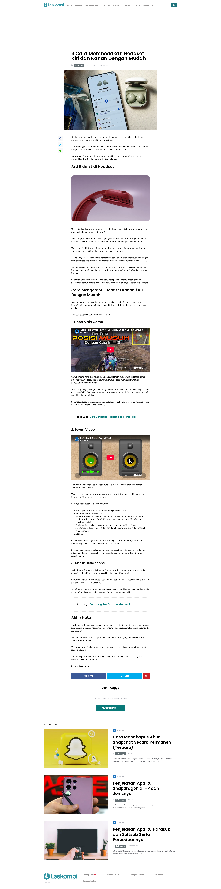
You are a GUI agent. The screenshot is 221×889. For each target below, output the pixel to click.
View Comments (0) (109, 708)
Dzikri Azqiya (79, 65)
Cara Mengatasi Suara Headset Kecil (110, 604)
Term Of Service (113, 874)
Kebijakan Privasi (137, 874)
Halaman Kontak (89, 881)
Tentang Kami (88, 874)
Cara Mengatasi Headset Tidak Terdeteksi (113, 416)
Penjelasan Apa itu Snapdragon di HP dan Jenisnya (136, 788)
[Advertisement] (110, 28)
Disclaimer (159, 874)
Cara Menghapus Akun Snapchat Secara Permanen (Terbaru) (142, 742)
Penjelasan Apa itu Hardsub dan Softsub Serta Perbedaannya (141, 834)
